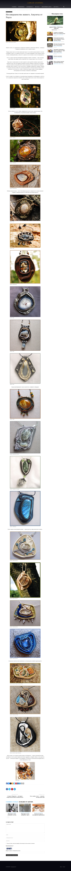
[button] (63, 6)
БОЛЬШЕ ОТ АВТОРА (26, 802)
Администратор (54, 29)
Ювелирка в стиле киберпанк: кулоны (12, 814)
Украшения (21, 6)
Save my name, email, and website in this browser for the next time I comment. (21, 843)
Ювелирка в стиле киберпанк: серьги (25, 814)
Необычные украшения (58, 34)
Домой (7, 9)
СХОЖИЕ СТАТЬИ (12, 802)
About (61, 866)
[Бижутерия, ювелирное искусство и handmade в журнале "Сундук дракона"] (35, 3)
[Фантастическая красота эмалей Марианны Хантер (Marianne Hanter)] (50, 39)
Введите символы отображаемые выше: (13, 850)
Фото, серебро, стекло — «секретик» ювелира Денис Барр (37, 797)
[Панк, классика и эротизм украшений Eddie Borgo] (50, 63)
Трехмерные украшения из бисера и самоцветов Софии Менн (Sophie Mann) (59, 50)
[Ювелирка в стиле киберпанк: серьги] (25, 808)
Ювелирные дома (46, 6)
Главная (14, 6)
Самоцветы (29, 6)
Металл (37, 6)
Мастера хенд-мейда (12, 9)
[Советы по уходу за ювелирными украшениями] (38, 808)
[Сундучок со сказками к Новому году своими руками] (50, 34)
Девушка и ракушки (58, 56)
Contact (64, 866)
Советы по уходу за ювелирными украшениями (38, 814)
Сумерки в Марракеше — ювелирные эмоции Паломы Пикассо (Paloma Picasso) (15, 797)
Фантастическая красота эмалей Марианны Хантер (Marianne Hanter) (59, 39)
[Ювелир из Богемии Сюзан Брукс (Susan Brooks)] (50, 45)
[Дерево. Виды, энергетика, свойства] (56, 20)
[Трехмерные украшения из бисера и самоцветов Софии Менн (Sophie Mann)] (50, 51)
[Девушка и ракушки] (50, 57)
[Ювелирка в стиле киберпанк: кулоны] (12, 808)
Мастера (56, 6)
